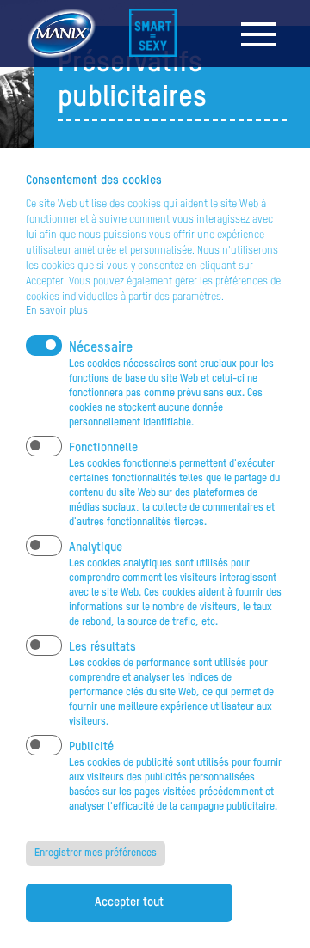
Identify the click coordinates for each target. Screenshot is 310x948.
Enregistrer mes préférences (95, 853)
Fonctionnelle (103, 448)
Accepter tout (129, 902)
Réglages (42, 165)
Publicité (91, 747)
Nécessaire (101, 348)
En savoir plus (57, 311)
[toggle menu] (258, 34)
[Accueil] (155, 33)
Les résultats (102, 647)
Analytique (95, 547)
